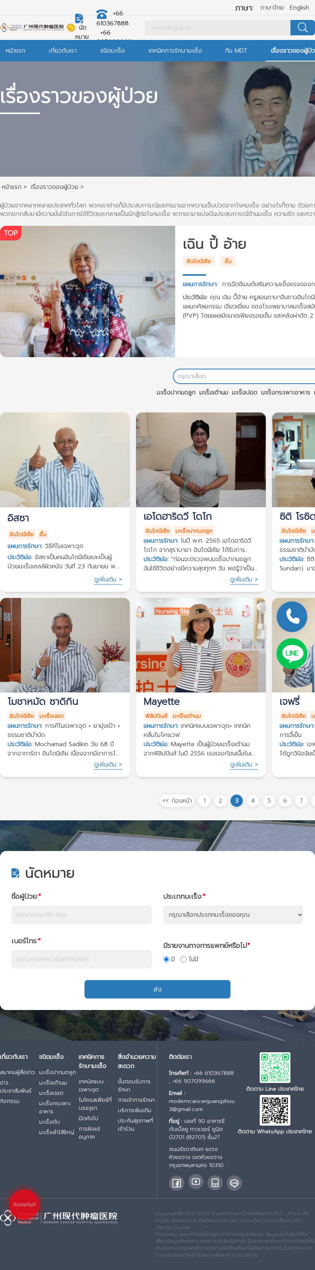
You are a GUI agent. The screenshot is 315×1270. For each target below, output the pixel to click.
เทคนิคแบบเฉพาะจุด (91, 1086)
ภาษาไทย (272, 7)
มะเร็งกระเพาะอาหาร (285, 392)
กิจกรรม (10, 1101)
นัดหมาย (82, 32)
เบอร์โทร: (26, 941)
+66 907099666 (113, 37)
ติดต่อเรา (180, 1056)
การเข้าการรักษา (136, 1100)
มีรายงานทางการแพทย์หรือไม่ (206, 945)
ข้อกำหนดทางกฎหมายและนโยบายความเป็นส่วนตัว (250, 1220)
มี (173, 959)
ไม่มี (193, 959)
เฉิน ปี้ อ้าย (215, 243)
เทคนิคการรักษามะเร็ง (175, 50)
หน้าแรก (15, 50)
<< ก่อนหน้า (177, 800)
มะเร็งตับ (49, 1122)
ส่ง (157, 989)
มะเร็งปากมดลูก (176, 392)
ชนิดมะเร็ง (112, 50)
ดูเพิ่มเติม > (108, 579)
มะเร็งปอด (244, 392)
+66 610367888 (214, 1073)
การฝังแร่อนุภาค (89, 1133)
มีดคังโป (88, 1118)
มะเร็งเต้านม (213, 392)
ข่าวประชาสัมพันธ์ (16, 1087)
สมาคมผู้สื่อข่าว (17, 1072)
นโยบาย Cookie (173, 1227)
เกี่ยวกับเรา (63, 50)
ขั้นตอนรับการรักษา (134, 1086)
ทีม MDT (236, 50)
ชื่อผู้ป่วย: (26, 896)
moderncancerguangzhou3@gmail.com (202, 1105)
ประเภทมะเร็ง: (184, 896)
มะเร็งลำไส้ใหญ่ (56, 1132)
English (299, 7)
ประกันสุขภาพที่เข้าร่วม (135, 1125)
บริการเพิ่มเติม (134, 1110)
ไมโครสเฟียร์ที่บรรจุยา (95, 1104)
